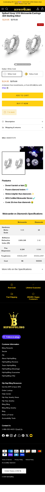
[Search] (8, 8)
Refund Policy (30, 459)
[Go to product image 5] (22, 64)
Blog (3, 411)
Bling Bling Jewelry (9, 408)
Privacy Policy (19, 459)
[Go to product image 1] (16, 64)
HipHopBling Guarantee (11, 372)
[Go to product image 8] (26, 64)
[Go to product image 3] (19, 64)
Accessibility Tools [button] (8, 418)
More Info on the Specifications (17, 269)
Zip (3, 355)
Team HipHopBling (9, 365)
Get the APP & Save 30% (11, 387)
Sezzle (4, 351)
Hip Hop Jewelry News (10, 397)
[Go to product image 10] (29, 64)
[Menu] (2, 8)
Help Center (6, 394)
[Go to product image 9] (28, 64)
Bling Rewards (7, 348)
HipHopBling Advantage (11, 369)
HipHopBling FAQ (8, 376)
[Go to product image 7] (25, 64)
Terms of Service (7, 459)
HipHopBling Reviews (10, 362)
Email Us (19, 429)
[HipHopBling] (22, 9)
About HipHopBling (9, 358)
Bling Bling (6, 404)
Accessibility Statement (8, 462)
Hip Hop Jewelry (8, 401)
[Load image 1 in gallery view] (22, 44)
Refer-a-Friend (7, 415)
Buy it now (22, 103)
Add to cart (22, 95)
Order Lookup (7, 390)
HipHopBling (10, 476)
